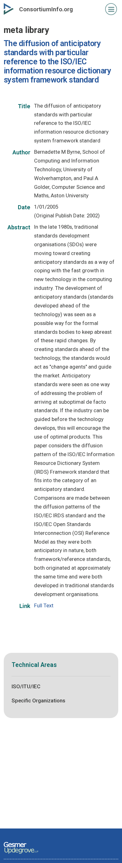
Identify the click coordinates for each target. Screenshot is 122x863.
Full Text (43, 605)
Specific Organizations (38, 700)
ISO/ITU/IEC (26, 686)
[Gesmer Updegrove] (21, 854)
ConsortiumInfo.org (46, 9)
